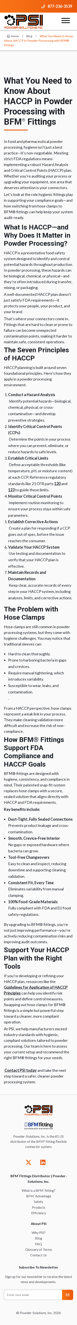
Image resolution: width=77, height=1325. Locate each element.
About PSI (38, 1223)
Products (38, 1207)
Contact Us (38, 1255)
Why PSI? (39, 1232)
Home (14, 36)
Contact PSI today (20, 1070)
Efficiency (38, 1213)
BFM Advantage (38, 1196)
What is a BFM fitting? (38, 1190)
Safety (38, 1201)
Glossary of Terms (38, 1249)
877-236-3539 (60, 6)
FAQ (38, 1244)
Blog (29, 36)
